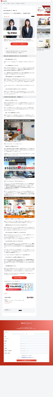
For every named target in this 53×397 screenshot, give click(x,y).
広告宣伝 (6, 293)
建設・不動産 (7, 16)
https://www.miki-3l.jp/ (7, 303)
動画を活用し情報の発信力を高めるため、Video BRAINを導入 (16, 51)
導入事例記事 (8, 3)
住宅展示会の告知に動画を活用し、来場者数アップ (15, 52)
